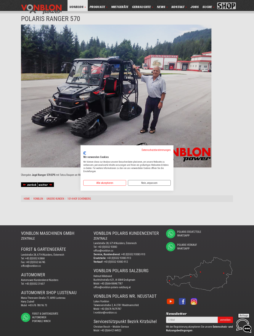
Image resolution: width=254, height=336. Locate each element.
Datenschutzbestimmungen (156, 149)
